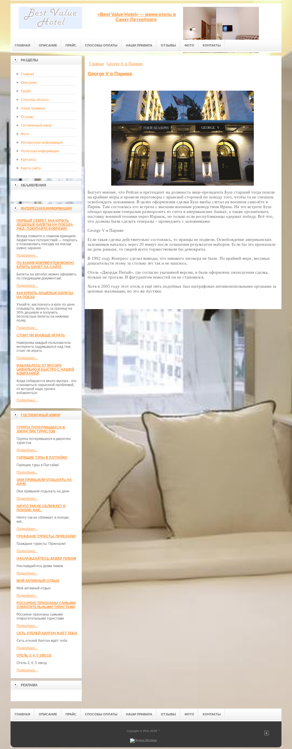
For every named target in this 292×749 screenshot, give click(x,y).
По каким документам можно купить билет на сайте (45, 265)
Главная (27, 74)
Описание (29, 83)
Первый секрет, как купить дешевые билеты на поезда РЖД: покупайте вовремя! (45, 225)
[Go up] (266, 734)
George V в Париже (110, 73)
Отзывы (27, 117)
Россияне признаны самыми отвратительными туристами (46, 605)
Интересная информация (42, 143)
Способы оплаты (35, 100)
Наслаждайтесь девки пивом (46, 559)
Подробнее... (27, 255)
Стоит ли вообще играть (41, 335)
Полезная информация (40, 151)
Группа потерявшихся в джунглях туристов (41, 429)
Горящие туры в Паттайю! (42, 458)
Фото (25, 134)
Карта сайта (31, 168)
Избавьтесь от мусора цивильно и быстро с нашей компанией (45, 369)
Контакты (28, 160)
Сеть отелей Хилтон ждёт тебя (47, 633)
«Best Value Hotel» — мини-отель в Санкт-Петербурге (137, 17)
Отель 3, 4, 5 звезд (34, 655)
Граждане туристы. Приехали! (46, 536)
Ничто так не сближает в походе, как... (41, 508)
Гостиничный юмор (36, 125)
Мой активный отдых (38, 581)
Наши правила (33, 108)
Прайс (26, 91)
